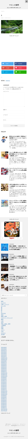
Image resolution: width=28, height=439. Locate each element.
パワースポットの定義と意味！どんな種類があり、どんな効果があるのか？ (18, 258)
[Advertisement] (14, 47)
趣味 (2, 319)
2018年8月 (4, 397)
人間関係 (3, 325)
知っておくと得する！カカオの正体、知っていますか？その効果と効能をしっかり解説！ (18, 288)
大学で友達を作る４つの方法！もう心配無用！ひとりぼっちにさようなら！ (18, 186)
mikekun (8, 80)
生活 (2, 322)
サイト (4, 120)
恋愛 (2, 328)
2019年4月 (4, 385)
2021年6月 (4, 352)
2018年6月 (4, 400)
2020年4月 (4, 367)
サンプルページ (15, 424)
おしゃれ (3, 305)
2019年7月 (4, 380)
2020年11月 (4, 359)
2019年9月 (4, 377)
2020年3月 (4, 368)
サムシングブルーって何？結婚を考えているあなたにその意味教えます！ (18, 202)
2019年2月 (4, 388)
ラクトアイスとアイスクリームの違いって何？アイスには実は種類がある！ (18, 170)
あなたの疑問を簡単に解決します (14, 433)
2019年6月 (4, 382)
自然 (2, 327)
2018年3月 (4, 404)
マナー (3, 330)
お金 (2, 321)
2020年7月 (4, 362)
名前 (5, 109)
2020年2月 (4, 370)
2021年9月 (4, 347)
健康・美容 (4, 316)
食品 (2, 315)
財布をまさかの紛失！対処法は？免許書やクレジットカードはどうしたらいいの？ (18, 138)
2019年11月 (4, 374)
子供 (2, 331)
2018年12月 (4, 391)
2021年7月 (4, 350)
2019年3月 (4, 386)
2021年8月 (4, 349)
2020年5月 (4, 365)
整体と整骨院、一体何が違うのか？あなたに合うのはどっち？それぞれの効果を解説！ (18, 247)
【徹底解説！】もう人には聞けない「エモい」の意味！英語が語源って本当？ (18, 268)
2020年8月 (4, 361)
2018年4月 (4, 403)
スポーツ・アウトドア (7, 318)
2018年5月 (4, 401)
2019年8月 (4, 379)
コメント (6, 91)
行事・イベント (5, 304)
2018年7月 (4, 398)
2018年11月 (4, 392)
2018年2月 (4, 406)
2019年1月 (4, 389)
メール (5, 114)
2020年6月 (4, 364)
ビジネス (3, 302)
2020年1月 (4, 371)
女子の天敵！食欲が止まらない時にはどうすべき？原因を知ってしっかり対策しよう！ (18, 278)
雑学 (2, 301)
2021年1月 (4, 356)
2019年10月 (4, 376)
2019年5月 (4, 383)
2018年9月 (4, 395)
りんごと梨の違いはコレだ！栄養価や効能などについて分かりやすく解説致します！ (18, 154)
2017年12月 (4, 409)
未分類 (3, 334)
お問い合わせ (8, 424)
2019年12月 (4, 373)
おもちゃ (3, 333)
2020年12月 (4, 358)
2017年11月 (4, 410)
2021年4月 (4, 355)
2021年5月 (4, 353)
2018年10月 (4, 394)
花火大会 (3, 313)
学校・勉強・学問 (5, 324)
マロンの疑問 (14, 5)
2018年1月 (4, 407)
